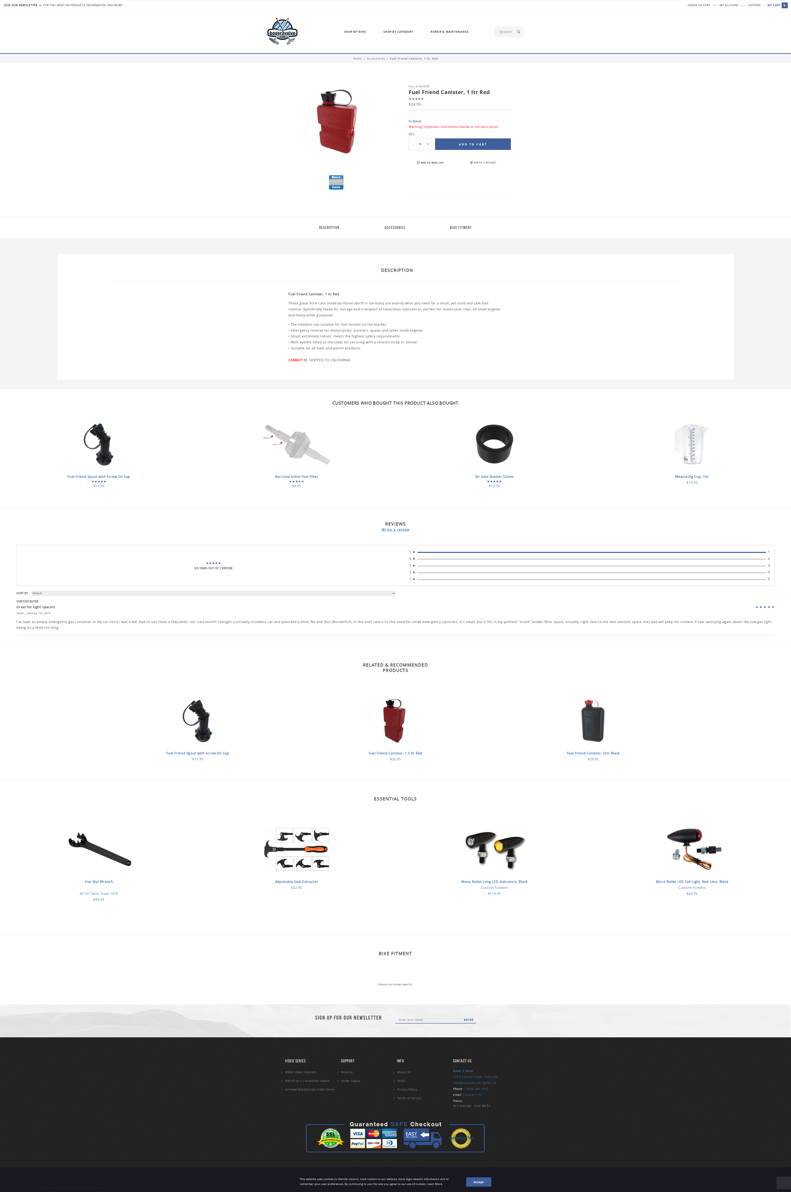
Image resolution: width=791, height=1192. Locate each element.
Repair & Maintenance (449, 32)
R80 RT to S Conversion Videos (307, 1081)
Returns (347, 1072)
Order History (699, 5)
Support (754, 5)
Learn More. (435, 1184)
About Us (404, 1072)
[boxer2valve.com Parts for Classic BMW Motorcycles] (282, 31)
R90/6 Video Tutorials (300, 1072)
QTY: (412, 134)
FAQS (401, 1081)
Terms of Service (409, 1098)
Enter (469, 1020)
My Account (729, 5)
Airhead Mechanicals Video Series (310, 1089)
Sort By (22, 593)
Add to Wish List (432, 162)
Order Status (350, 1081)
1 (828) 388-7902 (476, 1089)
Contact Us (472, 1094)
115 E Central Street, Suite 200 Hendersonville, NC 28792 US (475, 1077)
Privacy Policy (407, 1089)
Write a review (396, 529)
